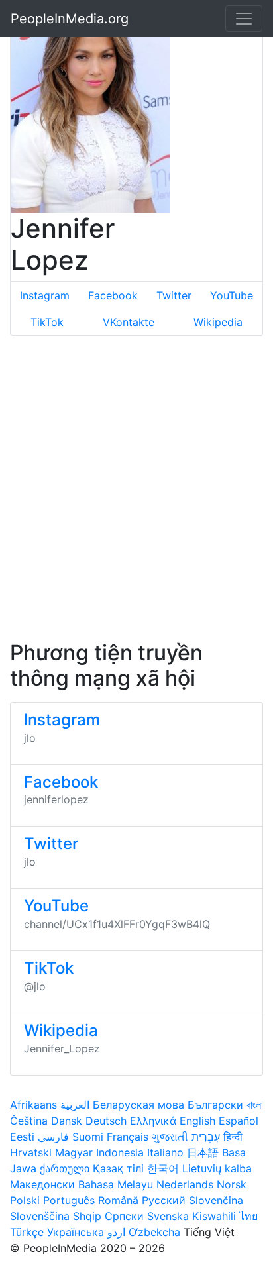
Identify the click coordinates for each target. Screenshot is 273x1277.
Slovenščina (40, 1216)
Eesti (22, 1136)
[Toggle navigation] (243, 18)
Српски (124, 1216)
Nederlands (184, 1184)
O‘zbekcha (154, 1232)
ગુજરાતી (170, 1136)
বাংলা (254, 1104)
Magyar (74, 1152)
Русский (164, 1200)
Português (69, 1200)
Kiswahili (214, 1216)
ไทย (248, 1216)
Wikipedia (218, 322)
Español (238, 1120)
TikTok (47, 322)
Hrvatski (31, 1152)
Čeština (29, 1120)
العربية (74, 1104)
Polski (25, 1200)
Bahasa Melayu (115, 1184)
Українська (75, 1232)
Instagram (45, 295)
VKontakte (128, 322)
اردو (116, 1232)
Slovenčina (216, 1200)
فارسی (53, 1136)
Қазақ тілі (118, 1168)
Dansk (66, 1120)
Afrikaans (33, 1104)
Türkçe (27, 1232)
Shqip (87, 1216)
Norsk (231, 1184)
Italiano (165, 1152)
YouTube (231, 295)
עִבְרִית (205, 1136)
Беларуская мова (138, 1104)
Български (215, 1104)
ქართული (64, 1168)
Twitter (173, 295)
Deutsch (106, 1120)
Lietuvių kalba (217, 1168)
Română (118, 1200)
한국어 (163, 1168)
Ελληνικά (153, 1120)
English (197, 1120)
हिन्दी (233, 1136)
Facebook (113, 295)
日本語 (203, 1152)
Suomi (87, 1136)
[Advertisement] (136, 488)
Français (127, 1136)
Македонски (42, 1184)
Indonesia (120, 1152)
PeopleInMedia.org (70, 18)
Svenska (168, 1216)
